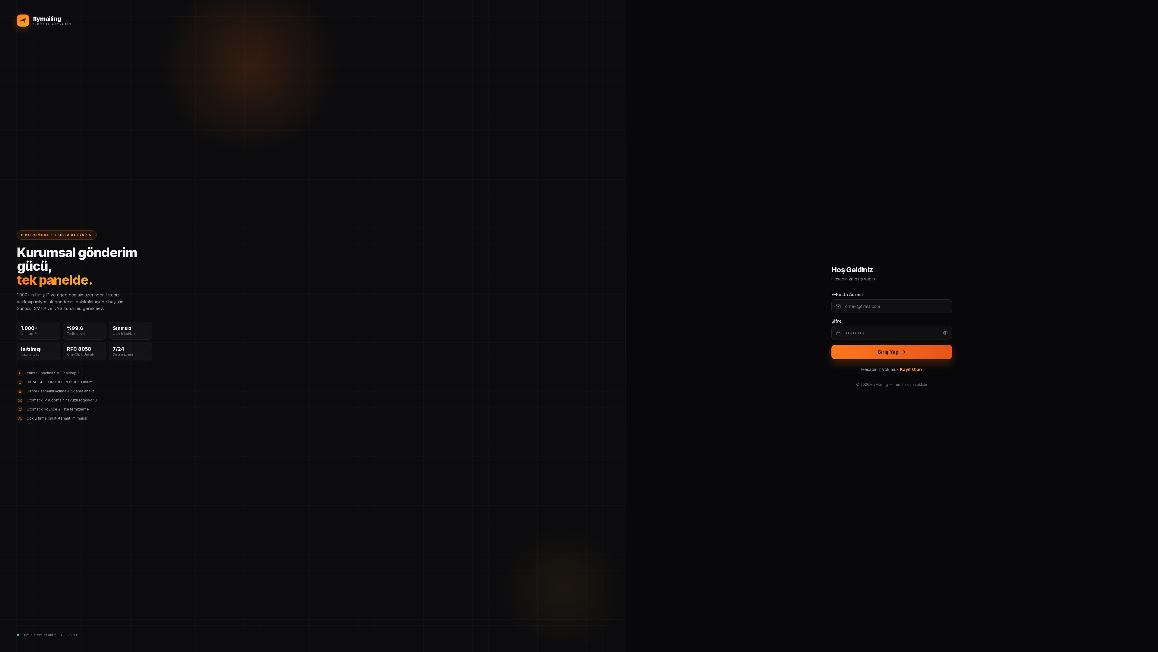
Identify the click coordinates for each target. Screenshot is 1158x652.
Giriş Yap (888, 352)
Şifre (836, 321)
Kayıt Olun (911, 369)
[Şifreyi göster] (945, 333)
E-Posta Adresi (847, 294)
